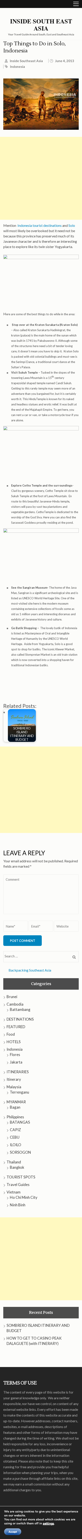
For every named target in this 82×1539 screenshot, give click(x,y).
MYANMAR (16, 1102)
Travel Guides (18, 1184)
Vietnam (14, 1192)
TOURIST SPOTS (21, 1177)
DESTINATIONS (20, 1019)
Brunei (12, 996)
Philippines (15, 1117)
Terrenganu (19, 1092)
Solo (71, 225)
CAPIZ (15, 1129)
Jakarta (16, 1062)
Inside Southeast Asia (26, 61)
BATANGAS (20, 1122)
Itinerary (14, 1079)
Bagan (15, 1107)
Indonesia (17, 67)
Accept (13, 1531)
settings (48, 1524)
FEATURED (16, 1026)
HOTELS (14, 1041)
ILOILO (15, 1144)
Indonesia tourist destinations (39, 225)
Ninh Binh (17, 1205)
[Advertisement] (41, 178)
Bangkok (17, 1167)
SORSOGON (20, 1152)
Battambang (20, 1009)
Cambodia (15, 1004)
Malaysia (14, 1087)
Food (11, 1034)
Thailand (14, 1162)
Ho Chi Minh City (23, 1197)
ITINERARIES (18, 1071)
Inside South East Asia (41, 25)
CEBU (14, 1137)
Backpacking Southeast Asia (30, 970)
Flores (15, 1054)
